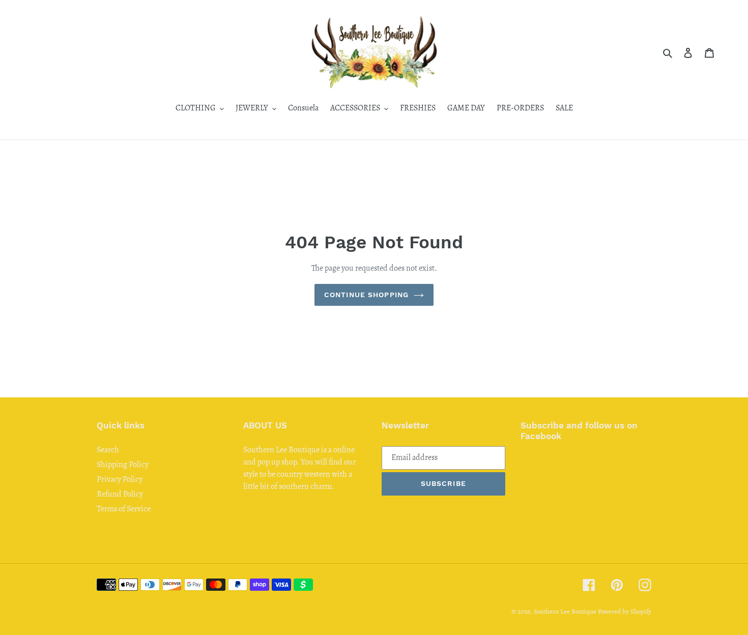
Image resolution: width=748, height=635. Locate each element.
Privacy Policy (119, 479)
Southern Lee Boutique (565, 611)
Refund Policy (120, 494)
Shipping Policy (123, 464)
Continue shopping (366, 295)
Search (108, 449)
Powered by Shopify (624, 611)
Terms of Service (124, 508)
